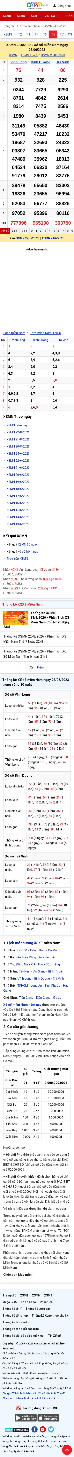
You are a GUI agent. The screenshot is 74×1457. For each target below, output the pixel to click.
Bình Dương (40, 62)
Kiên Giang (43, 998)
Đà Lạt (57, 998)
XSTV (42, 588)
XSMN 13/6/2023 (18, 524)
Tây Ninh (24, 971)
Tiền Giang (26, 998)
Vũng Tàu (35, 957)
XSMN (21, 15)
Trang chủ (9, 1295)
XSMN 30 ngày (27, 544)
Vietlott (52, 15)
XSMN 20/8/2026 (18, 446)
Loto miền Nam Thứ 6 (45, 333)
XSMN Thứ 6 (29, 55)
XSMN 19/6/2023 (18, 482)
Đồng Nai (22, 964)
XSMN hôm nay (17, 425)
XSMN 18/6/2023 (18, 489)
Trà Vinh (62, 62)
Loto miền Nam (14, 333)
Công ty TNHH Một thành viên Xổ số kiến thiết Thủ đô (34, 1393)
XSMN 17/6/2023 (18, 496)
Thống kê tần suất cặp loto (20, 1329)
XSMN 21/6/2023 (18, 468)
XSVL (43, 569)
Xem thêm (37, 667)
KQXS (14, 569)
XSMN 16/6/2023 (18, 503)
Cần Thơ (37, 964)
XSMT (35, 15)
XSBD (46, 579)
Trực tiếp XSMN (17, 558)
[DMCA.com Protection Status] (17, 1430)
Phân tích (46, 1302)
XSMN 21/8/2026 (18, 439)
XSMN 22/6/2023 (27, 238)
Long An (36, 985)
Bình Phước (52, 985)
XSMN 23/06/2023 (53, 55)
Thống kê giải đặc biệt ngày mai (23, 1335)
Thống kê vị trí (12, 1308)
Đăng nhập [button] (64, 5)
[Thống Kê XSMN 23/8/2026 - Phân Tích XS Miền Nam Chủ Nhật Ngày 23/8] (15, 618)
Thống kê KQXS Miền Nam (22, 604)
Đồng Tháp (37, 950)
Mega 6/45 (9, 1302)
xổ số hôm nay (28, 551)
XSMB (7, 15)
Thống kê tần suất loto (17, 1322)
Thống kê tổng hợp (15, 1315)
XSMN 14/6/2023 (18, 517)
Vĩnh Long (18, 62)
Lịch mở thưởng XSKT (25, 943)
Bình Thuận (56, 971)
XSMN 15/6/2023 (18, 510)
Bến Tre (21, 957)
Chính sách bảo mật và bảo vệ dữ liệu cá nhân (29, 1398)
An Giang (39, 971)
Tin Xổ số (54, 1335)
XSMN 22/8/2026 (18, 432)
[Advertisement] (37, 289)
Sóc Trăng (53, 964)
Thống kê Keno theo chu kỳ (50, 1315)
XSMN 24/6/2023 (53, 238)
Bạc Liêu (50, 957)
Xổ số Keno (28, 1302)
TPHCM (22, 950)
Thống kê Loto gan (38, 1308)
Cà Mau (53, 950)
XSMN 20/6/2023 (18, 475)
